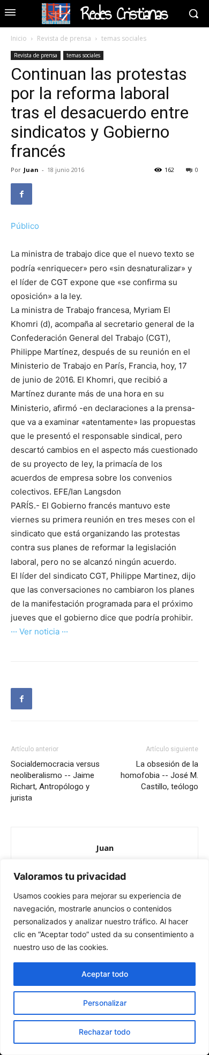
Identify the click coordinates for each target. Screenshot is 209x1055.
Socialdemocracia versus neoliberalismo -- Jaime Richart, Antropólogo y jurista (55, 781)
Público (25, 226)
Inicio (19, 38)
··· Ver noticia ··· (39, 631)
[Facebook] (21, 194)
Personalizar (104, 1002)
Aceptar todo (104, 973)
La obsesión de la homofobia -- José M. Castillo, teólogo (159, 775)
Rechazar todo (104, 1031)
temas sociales (123, 38)
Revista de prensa (64, 38)
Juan (31, 170)
